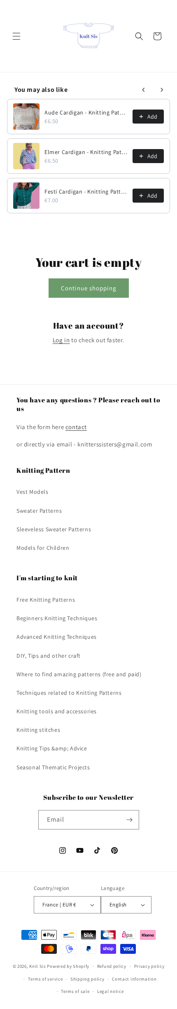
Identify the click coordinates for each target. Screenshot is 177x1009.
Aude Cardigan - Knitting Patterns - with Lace (86, 112)
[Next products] (162, 90)
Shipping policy (87, 979)
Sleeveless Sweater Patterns (53, 529)
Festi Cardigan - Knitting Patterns (86, 191)
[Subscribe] (130, 819)
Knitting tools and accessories (56, 711)
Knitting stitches (38, 729)
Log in (61, 340)
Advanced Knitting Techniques (56, 636)
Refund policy (111, 966)
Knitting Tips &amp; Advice (51, 748)
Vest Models (32, 491)
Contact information (134, 979)
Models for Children (42, 547)
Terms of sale (75, 991)
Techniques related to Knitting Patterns (68, 692)
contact (76, 427)
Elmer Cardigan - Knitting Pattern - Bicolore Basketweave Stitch (86, 152)
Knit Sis (38, 966)
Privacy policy (149, 966)
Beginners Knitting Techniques (56, 618)
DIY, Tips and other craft (48, 655)
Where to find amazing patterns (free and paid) (79, 674)
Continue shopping (88, 288)
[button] (16, 36)
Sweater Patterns (39, 510)
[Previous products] (144, 90)
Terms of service (45, 979)
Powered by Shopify (68, 966)
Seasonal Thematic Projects (53, 767)
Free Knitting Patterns (45, 599)
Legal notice (110, 991)
